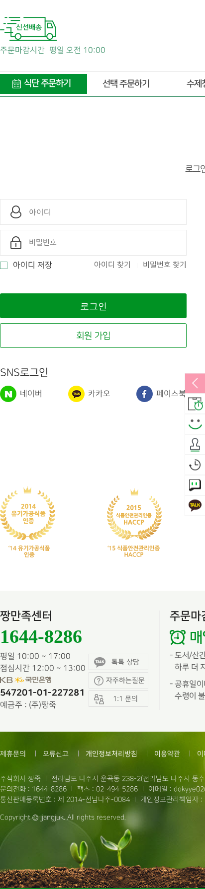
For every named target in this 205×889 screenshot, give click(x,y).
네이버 (30, 394)
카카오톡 (195, 505)
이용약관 (167, 753)
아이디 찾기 (112, 265)
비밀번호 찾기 (165, 265)
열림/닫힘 (195, 383)
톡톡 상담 (125, 662)
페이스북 (170, 394)
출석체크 (195, 444)
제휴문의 (13, 753)
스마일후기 (195, 424)
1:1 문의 (195, 485)
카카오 (98, 394)
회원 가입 (93, 336)
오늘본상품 (195, 465)
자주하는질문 (125, 680)
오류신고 (56, 753)
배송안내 (195, 404)
